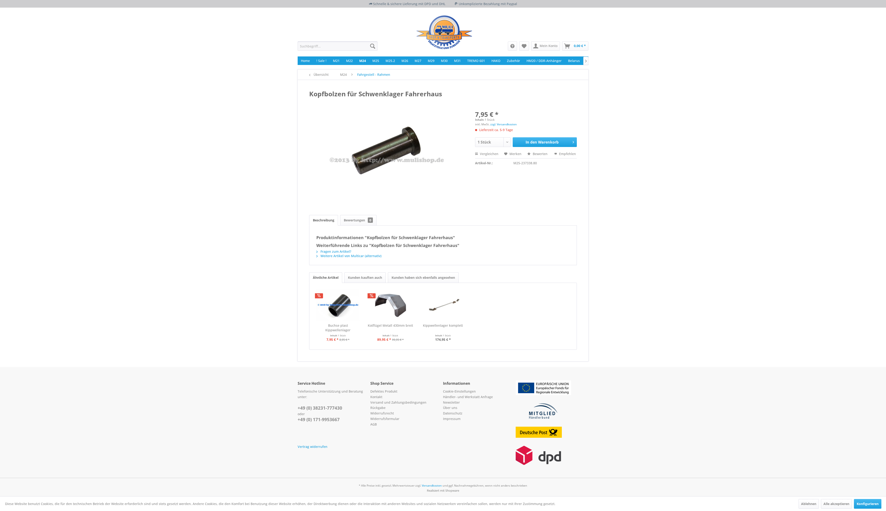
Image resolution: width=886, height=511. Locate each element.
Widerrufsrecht (382, 413)
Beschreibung (323, 220)
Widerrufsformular (384, 419)
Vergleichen (488, 154)
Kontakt (376, 397)
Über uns (450, 407)
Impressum (452, 419)
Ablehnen (808, 504)
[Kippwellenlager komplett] (443, 305)
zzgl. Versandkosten (503, 124)
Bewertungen (357, 220)
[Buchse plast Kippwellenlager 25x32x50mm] (338, 305)
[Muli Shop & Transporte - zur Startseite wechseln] (444, 32)
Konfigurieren (868, 504)
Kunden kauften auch (365, 277)
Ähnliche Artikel (325, 277)
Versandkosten (432, 486)
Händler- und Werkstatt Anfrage (468, 397)
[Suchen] (372, 46)
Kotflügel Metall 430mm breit (390, 325)
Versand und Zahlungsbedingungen (398, 402)
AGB (373, 424)
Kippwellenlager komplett (443, 325)
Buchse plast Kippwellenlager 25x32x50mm (337, 327)
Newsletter (451, 402)
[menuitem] (337, 46)
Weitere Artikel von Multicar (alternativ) (350, 256)
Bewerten (540, 154)
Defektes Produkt (383, 391)
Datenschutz (452, 413)
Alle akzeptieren (836, 504)
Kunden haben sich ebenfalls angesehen (423, 277)
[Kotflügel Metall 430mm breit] (390, 305)
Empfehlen (567, 154)
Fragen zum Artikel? (335, 251)
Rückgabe (378, 407)
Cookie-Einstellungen (459, 391)
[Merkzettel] (524, 46)
